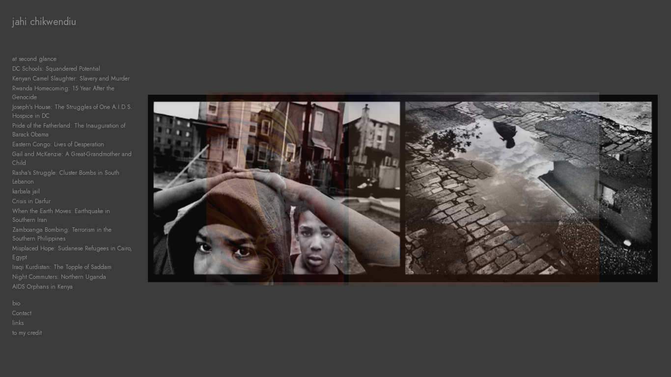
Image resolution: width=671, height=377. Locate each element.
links (18, 323)
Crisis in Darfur (31, 201)
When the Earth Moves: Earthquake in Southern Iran (61, 215)
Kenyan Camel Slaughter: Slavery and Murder (71, 78)
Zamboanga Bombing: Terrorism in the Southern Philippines (62, 234)
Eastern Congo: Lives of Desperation (58, 144)
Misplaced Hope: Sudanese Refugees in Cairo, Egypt (72, 253)
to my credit (27, 332)
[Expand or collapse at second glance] (63, 59)
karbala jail (26, 191)
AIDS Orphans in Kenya (42, 286)
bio (16, 303)
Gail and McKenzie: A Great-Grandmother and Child (72, 158)
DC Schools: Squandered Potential (56, 68)
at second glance (34, 58)
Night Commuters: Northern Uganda (59, 276)
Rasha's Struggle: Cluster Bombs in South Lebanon (65, 177)
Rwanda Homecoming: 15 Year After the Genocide (63, 93)
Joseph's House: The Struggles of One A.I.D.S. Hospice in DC (72, 111)
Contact (21, 313)
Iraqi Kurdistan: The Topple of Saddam (62, 267)
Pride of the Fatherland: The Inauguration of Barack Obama (68, 130)
